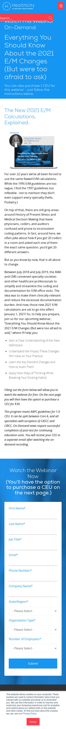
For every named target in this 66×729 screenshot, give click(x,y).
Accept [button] (33, 721)
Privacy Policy (29, 713)
